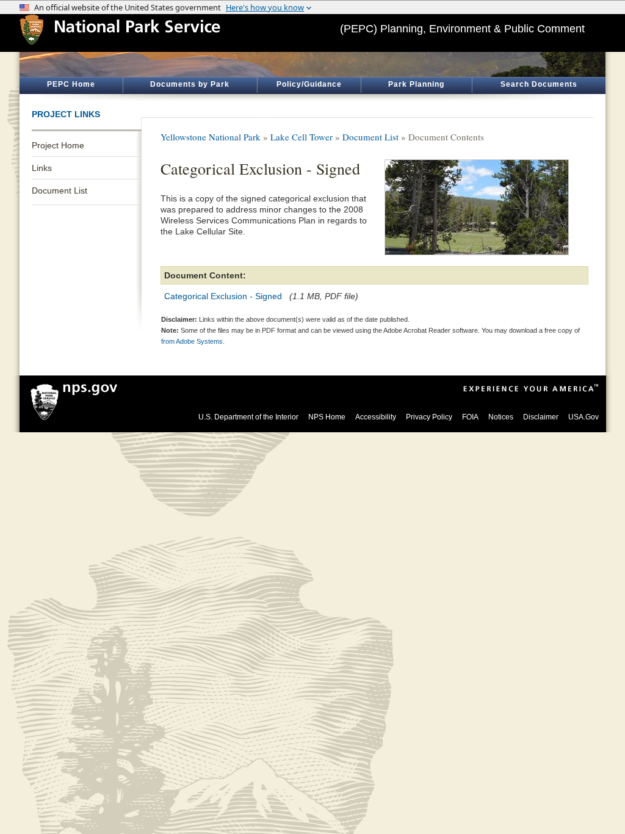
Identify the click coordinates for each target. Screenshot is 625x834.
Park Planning (416, 84)
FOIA (470, 417)
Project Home (58, 145)
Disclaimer (540, 417)
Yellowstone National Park (211, 137)
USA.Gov (583, 417)
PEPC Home (71, 84)
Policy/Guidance (309, 84)
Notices (500, 417)
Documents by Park (189, 84)
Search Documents (538, 84)
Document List (59, 190)
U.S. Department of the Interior (248, 417)
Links (42, 168)
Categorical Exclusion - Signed (223, 296)
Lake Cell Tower (301, 137)
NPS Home (326, 417)
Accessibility (375, 417)
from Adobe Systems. (193, 341)
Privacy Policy (429, 417)
